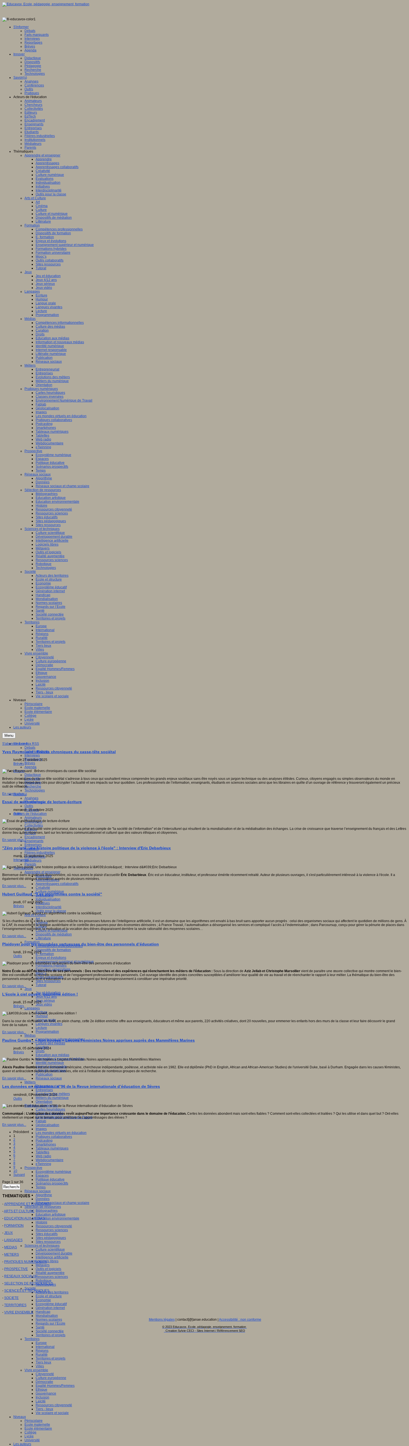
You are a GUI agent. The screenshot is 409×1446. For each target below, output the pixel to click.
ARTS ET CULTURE (19, 1211)
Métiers (30, 1082)
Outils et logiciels (48, 1269)
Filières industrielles (39, 853)
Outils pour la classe (51, 911)
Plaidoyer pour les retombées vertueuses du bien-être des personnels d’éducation (80, 944)
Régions (42, 1351)
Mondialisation (47, 1316)
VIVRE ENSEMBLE (18, 1312)
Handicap (43, 1312)
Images (41, 1129)
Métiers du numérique (52, 1098)
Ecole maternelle (37, 1425)
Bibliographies (47, 1211)
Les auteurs (22, 1444)
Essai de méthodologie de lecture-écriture (42, 802)
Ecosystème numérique (53, 1172)
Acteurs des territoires (52, 1292)
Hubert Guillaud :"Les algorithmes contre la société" (52, 894)
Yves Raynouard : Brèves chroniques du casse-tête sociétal (59, 752)
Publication (44, 1074)
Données (43, 1199)
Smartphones (46, 1144)
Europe (41, 1343)
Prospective (33, 1168)
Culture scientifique (50, 1249)
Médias (30, 1035)
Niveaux (19, 1417)
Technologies (34, 790)
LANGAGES (13, 1240)
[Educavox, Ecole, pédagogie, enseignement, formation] (45, 4)
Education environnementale (57, 1218)
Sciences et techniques (42, 1246)
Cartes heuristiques (50, 1109)
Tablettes (42, 1152)
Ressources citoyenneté (54, 1226)
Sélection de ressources (42, 1207)
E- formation (45, 954)
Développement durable (54, 1253)
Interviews (32, 755)
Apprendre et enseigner (42, 872)
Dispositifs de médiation (54, 934)
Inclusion (42, 1397)
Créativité (43, 888)
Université (32, 1440)
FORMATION (14, 1226)
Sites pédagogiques (51, 1238)
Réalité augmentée (50, 1273)
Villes (40, 1366)
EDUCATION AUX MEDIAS (24, 1218)
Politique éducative (50, 1179)
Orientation (44, 1102)
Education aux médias (52, 1055)
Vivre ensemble (36, 1370)
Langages (32, 1008)
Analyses (31, 798)
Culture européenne (51, 1378)
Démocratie (44, 1382)
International (45, 1347)
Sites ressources (48, 981)
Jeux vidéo (44, 1004)
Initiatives (43, 903)
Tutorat (41, 985)
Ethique (41, 1390)
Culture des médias (50, 1043)
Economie (43, 1300)
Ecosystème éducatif (51, 1304)
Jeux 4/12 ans (46, 997)
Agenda (30, 767)
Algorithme (44, 1195)
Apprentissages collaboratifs (57, 884)
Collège (30, 1432)
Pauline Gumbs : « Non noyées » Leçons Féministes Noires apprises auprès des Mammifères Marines (98, 1040)
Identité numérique (50, 1063)
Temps (41, 1187)
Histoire (41, 1222)
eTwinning (43, 1164)
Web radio (43, 1156)
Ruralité (42, 1355)
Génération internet (50, 1308)
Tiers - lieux (44, 1409)
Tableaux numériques (52, 1148)
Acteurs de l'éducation (30, 814)
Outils (28, 806)
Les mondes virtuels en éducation (61, 1133)
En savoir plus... (14, 794)
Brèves (29, 763)
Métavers (43, 1265)
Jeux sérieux (45, 1000)
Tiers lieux (43, 1362)
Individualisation (48, 899)
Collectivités (33, 825)
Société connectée (50, 1331)
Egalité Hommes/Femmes (55, 1386)
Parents (30, 864)
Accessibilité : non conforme (240, 1319)
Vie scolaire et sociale (52, 1413)
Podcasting (44, 1141)
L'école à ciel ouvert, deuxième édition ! (40, 994)
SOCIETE (11, 1298)
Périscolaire (33, 1421)
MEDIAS (10, 1247)
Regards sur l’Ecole (50, 1323)
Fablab (41, 1121)
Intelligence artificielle (52, 1257)
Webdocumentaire (49, 1160)
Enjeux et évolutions (51, 958)
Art (38, 919)
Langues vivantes (49, 1024)
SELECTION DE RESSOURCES (28, 1283)
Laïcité (41, 1401)
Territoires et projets (50, 1335)
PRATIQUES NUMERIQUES (25, 1262)
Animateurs (33, 818)
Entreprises (33, 845)
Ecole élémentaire (38, 1428)
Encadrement (34, 837)
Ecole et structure (49, 1296)
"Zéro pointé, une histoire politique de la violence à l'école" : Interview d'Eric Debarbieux (86, 848)
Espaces (42, 1176)
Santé (40, 1327)
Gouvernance (46, 1393)
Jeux (28, 989)
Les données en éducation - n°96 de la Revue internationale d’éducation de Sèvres (81, 1086)
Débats (29, 748)
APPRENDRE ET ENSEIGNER (27, 1204)
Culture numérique (50, 892)
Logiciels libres (47, 1261)
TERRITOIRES (15, 1305)
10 (15, 1171)
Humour (42, 1016)
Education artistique (51, 1214)
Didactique (32, 775)
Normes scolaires (49, 1319)
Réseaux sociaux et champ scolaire (62, 1203)
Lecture (41, 1028)
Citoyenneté (45, 1374)
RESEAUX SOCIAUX (20, 1276)
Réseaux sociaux (49, 1078)
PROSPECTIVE (16, 1269)
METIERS (11, 1254)
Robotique (43, 1281)
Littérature (43, 938)
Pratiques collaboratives (54, 1137)
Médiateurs (32, 860)
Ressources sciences (52, 1230)
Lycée (29, 1436)
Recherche (32, 786)
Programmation (47, 1032)
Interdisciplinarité (48, 907)
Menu (8, 735)
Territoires (32, 1339)
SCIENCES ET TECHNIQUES (26, 1291)
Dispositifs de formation (53, 950)
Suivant (19, 1175)
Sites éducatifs (47, 1234)
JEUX (8, 1233)
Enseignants (33, 841)
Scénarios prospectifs (52, 1183)
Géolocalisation (47, 1125)
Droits (40, 1051)
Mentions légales (162, 1319)
